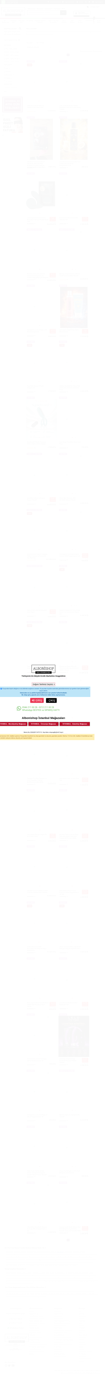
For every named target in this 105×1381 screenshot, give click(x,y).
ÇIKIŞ (52, 700)
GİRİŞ (38, 700)
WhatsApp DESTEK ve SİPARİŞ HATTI (41, 708)
